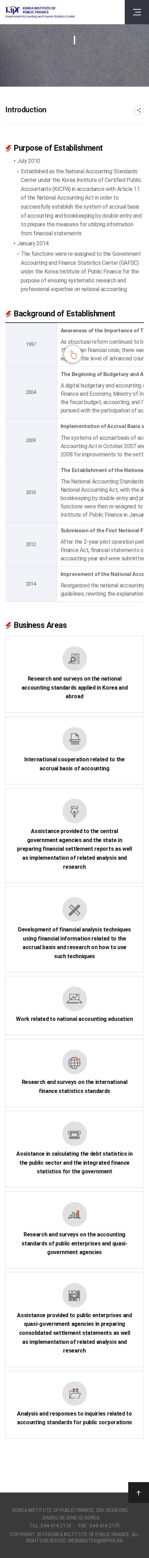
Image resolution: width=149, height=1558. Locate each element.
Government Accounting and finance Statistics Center (40, 12)
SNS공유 (139, 110)
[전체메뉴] (137, 12)
